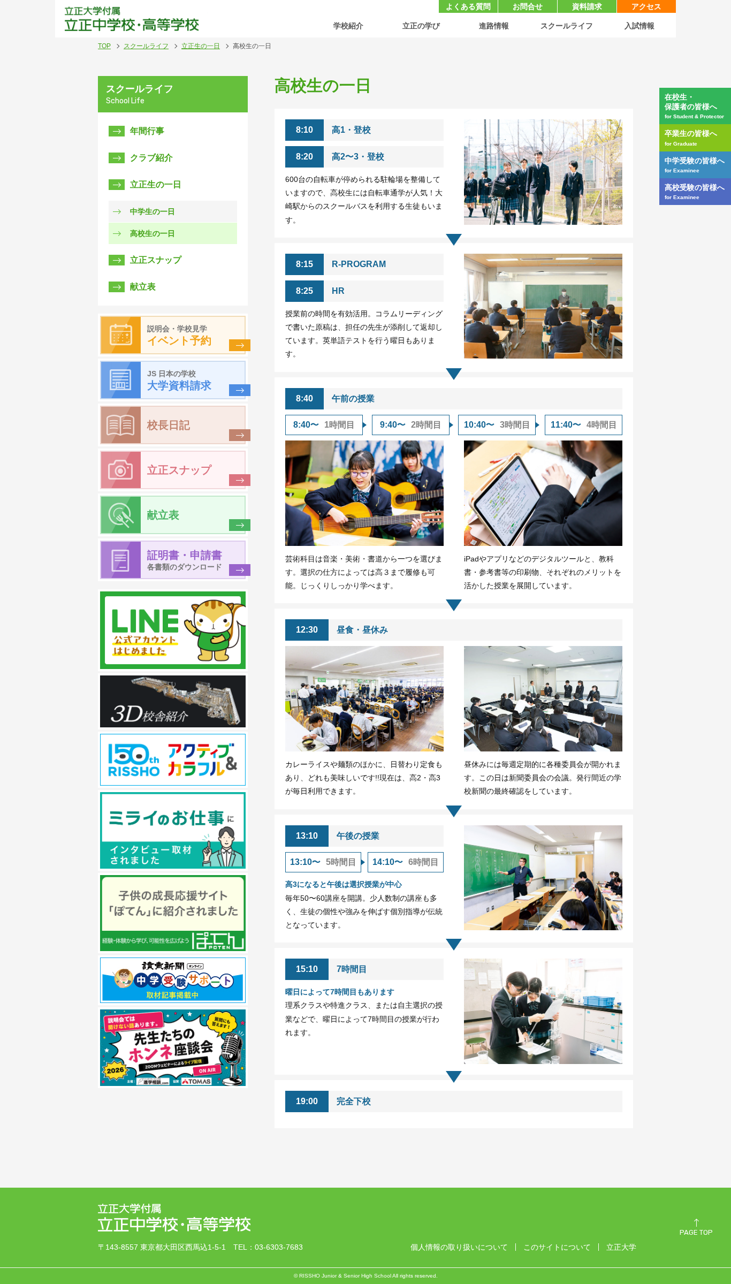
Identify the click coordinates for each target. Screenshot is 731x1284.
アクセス (646, 6)
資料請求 (587, 6)
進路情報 (494, 25)
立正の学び (421, 25)
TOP (104, 46)
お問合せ (528, 6)
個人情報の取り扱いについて (459, 1247)
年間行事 (147, 130)
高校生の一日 (152, 233)
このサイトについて (557, 1247)
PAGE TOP (696, 1232)
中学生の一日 (152, 211)
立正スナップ (155, 259)
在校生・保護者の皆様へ (694, 106)
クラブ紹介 (151, 157)
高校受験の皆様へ (695, 191)
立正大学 (621, 1247)
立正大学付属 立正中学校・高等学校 (131, 18)
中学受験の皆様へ (695, 164)
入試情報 (639, 25)
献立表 (143, 286)
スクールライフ (566, 25)
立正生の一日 (200, 46)
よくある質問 (468, 6)
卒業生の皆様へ (691, 137)
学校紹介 (348, 25)
